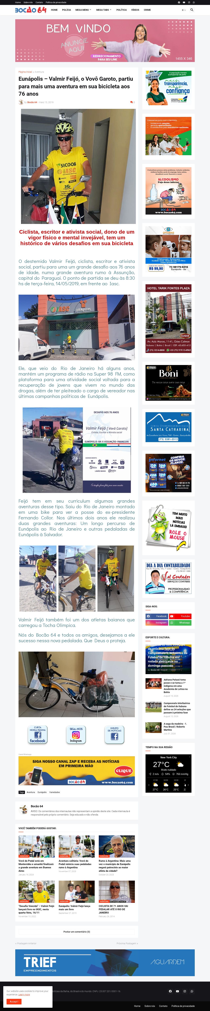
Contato (39, 2)
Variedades (54, 792)
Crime (147, 10)
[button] (184, 10)
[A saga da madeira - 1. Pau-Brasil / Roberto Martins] (154, 727)
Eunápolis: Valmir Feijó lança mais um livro (74, 908)
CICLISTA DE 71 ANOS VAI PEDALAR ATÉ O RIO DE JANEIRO (113, 909)
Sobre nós (28, 2)
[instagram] (189, 2)
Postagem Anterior (26, 943)
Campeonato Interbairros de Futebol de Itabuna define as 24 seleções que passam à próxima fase (177, 708)
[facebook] (179, 2)
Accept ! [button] (14, 1001)
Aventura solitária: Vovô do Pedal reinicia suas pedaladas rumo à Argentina (75, 864)
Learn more (24, 994)
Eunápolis (42, 792)
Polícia (66, 10)
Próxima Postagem (126, 943)
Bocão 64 (37, 806)
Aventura (39, 72)
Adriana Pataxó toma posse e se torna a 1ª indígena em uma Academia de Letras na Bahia (176, 686)
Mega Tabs (102, 10)
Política (121, 10)
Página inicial (25, 72)
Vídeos (135, 10)
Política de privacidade (56, 2)
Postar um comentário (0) (76, 931)
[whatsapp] (194, 2)
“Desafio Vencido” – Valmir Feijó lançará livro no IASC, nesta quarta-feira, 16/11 (36, 909)
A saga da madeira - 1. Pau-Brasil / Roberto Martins (175, 726)
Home (18, 2)
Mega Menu (82, 10)
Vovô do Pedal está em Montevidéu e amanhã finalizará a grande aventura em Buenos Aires (36, 865)
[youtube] (184, 2)
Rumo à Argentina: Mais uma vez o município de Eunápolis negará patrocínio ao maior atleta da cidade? (115, 865)
